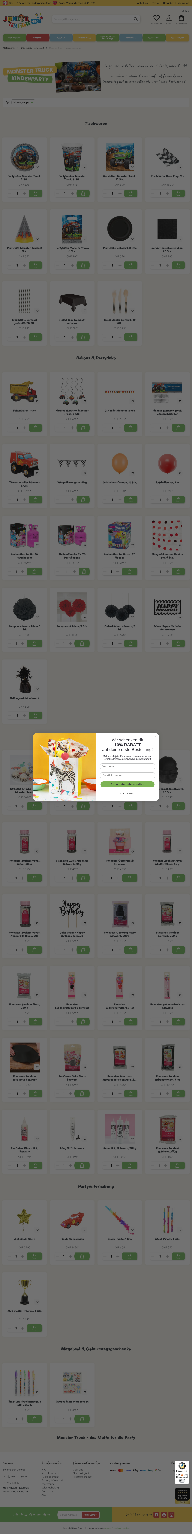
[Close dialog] (156, 736)
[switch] (182, 1480)
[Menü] (187, 1462)
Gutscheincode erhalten (127, 784)
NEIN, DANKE (127, 793)
